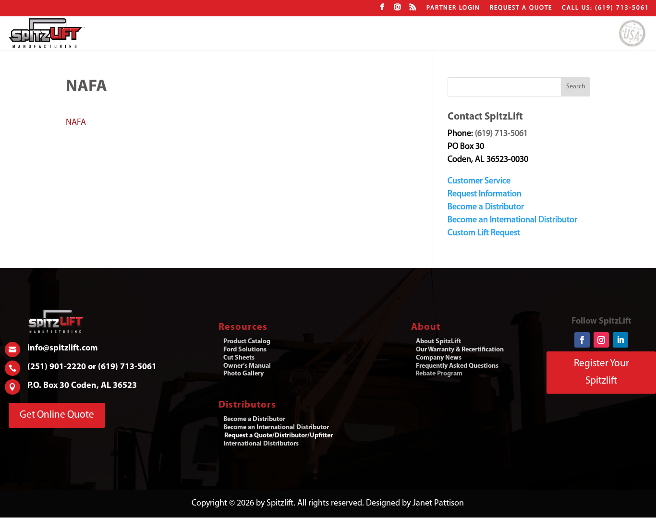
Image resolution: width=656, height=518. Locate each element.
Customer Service (479, 181)
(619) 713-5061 (501, 134)
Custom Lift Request (484, 233)
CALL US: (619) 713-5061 (605, 8)
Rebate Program (438, 373)
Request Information (485, 194)
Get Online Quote (57, 415)
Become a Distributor (486, 207)
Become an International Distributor (512, 220)
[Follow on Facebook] (582, 340)
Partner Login (453, 8)
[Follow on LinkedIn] (620, 340)
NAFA (76, 123)
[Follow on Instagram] (601, 340)
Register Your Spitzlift (601, 372)
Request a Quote (521, 8)
